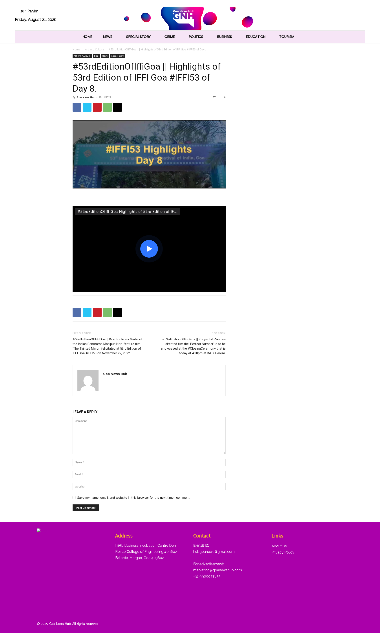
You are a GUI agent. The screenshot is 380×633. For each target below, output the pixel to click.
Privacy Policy (283, 552)
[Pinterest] (97, 107)
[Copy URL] (117, 107)
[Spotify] (326, 15)
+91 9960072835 (207, 576)
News (105, 55)
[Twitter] (337, 15)
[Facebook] (303, 15)
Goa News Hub (86, 97)
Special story (117, 55)
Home (76, 49)
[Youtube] (359, 15)
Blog (96, 55)
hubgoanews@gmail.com (214, 552)
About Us (279, 546)
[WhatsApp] (348, 15)
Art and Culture (94, 49)
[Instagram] (314, 15)
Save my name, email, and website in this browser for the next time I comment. (133, 497)
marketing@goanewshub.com (217, 570)
